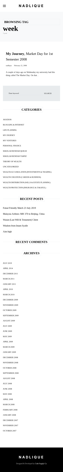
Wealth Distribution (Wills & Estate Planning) (26, 182)
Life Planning (10, 130)
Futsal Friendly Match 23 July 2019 (19, 208)
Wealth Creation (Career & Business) (22, 177)
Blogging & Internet (13, 125)
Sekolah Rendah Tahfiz (15, 156)
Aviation (7, 119)
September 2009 (11, 315)
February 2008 (10, 410)
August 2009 (9, 321)
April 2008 (8, 399)
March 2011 (9, 279)
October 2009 (9, 310)
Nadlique (31, 6)
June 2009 (7, 331)
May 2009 (7, 336)
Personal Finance (12, 146)
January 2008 (9, 415)
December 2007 (10, 420)
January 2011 (9, 284)
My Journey (9, 135)
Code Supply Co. (41, 464)
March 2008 (9, 404)
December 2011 (10, 274)
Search (48, 93)
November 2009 (10, 305)
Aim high (7, 231)
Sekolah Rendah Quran (15, 151)
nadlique (9, 65)
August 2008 (9, 378)
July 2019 (7, 263)
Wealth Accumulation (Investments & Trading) (27, 172)
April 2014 (8, 268)
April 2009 (8, 342)
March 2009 (9, 347)
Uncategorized (11, 167)
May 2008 (7, 394)
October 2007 (9, 431)
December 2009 (10, 300)
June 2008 (7, 389)
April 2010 (8, 289)
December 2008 (10, 357)
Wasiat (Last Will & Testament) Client (20, 220)
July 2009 (7, 326)
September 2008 (11, 373)
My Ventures (9, 140)
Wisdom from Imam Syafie (15, 225)
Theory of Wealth (12, 161)
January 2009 (9, 352)
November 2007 (10, 425)
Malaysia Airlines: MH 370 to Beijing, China (24, 214)
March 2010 (9, 294)
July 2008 (7, 383)
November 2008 (10, 362)
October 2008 (9, 368)
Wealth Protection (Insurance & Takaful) (24, 187)
